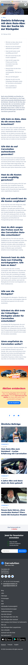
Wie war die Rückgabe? (12, 77)
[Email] (18, 415)
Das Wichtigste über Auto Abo (9, 617)
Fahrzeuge (4, 596)
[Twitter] (14, 415)
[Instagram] (5, 576)
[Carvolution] (8, 4)
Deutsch (3, 644)
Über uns (3, 624)
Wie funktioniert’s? (6, 635)
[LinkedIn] (9, 576)
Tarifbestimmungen (6, 611)
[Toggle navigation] (25, 4)
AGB (2, 603)
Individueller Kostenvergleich (9, 606)
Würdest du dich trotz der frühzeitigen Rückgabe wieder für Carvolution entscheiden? (14, 81)
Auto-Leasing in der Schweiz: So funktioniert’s (14, 622)
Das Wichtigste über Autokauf (9, 619)
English (16, 644)
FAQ (2, 601)
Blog (2, 590)
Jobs (2, 593)
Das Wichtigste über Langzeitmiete (11, 627)
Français (10, 644)
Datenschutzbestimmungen (9, 609)
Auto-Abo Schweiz (6, 614)
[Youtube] (12, 576)
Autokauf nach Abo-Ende (8, 632)
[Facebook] (9, 415)
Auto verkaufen (5, 630)
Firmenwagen (5, 598)
